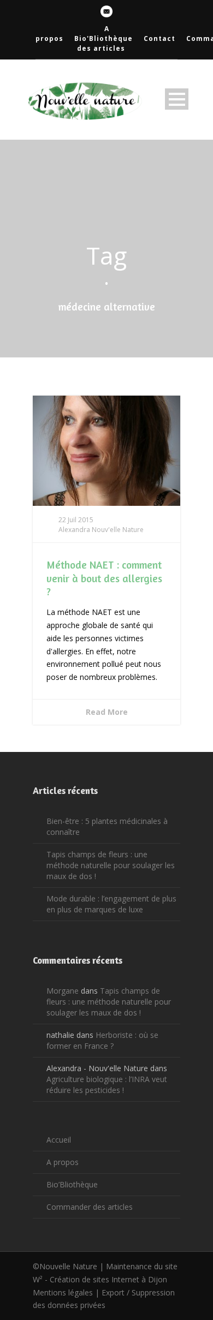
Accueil (58, 1139)
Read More (107, 712)
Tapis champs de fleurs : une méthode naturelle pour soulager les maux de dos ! (110, 865)
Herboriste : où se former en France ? (102, 1040)
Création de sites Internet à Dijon (108, 1279)
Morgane (62, 990)
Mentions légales (63, 1292)
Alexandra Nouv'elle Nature (101, 529)
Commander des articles (89, 1207)
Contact (159, 38)
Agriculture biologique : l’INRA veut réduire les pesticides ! (106, 1084)
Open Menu (176, 99)
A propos (62, 1162)
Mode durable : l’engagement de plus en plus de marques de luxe (111, 904)
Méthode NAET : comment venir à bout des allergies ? (104, 578)
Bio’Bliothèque (72, 1184)
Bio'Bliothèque (103, 38)
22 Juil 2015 (75, 519)
